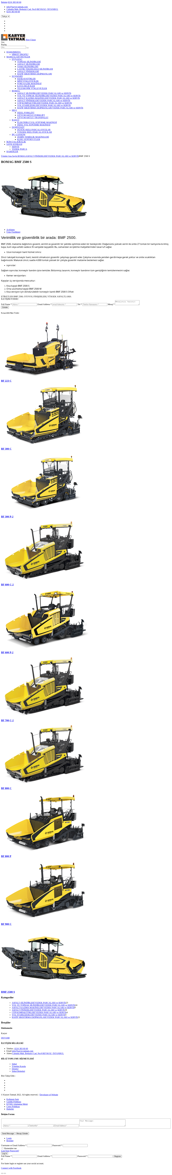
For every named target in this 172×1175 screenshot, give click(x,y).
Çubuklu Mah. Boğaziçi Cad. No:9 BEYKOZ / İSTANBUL (32, 9)
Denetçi (15, 1069)
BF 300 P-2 (7, 516)
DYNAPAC (17, 59)
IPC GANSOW (18, 134)
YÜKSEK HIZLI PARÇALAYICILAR (34, 132)
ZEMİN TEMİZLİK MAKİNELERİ (33, 137)
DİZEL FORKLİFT (25, 113)
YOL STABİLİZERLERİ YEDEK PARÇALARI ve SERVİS (44, 105)
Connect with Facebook (11, 1168)
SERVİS (15, 147)
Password (57, 1145)
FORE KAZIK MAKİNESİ (29, 83)
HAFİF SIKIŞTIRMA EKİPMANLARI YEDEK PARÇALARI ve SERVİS (50, 108)
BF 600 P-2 (7, 652)
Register (9, 1141)
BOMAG (16, 91)
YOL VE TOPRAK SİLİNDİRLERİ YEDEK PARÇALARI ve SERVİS (48, 96)
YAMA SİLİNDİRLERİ (27, 66)
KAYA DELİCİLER (26, 86)
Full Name (6, 304)
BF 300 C (6, 448)
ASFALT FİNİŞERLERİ (28, 71)
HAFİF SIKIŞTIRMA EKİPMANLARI (34, 74)
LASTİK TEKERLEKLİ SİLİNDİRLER (35, 69)
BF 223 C (6, 380)
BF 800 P (6, 856)
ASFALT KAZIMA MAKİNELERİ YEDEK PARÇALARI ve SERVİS (48, 98)
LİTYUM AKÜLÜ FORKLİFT (31, 115)
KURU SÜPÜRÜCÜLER (28, 139)
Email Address (45, 304)
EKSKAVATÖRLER (26, 79)
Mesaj (111, 304)
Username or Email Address (13, 1145)
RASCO (15, 120)
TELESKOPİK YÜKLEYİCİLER (32, 88)
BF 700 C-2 (7, 720)
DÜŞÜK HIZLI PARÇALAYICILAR (34, 130)
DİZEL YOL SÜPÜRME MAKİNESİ (33, 125)
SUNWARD (17, 76)
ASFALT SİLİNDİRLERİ (28, 64)
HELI (14, 110)
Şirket (14, 1064)
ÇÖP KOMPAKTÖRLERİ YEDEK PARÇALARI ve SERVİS (44, 103)
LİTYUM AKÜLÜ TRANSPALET (32, 117)
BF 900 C (6, 924)
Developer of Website (49, 1095)
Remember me (10, 1148)
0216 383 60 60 (14, 2)
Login (9, 1138)
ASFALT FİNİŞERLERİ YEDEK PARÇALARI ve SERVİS (43, 100)
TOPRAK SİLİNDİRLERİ (29, 62)
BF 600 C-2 (7, 584)
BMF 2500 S (8, 991)
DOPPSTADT (18, 127)
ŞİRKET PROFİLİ (20, 54)
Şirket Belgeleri (18, 1071)
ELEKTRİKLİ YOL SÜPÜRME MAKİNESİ (37, 122)
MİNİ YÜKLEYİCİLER (28, 81)
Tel (80, 304)
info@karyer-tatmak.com (17, 7)
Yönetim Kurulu (19, 1066)
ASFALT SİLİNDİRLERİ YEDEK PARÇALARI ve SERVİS (44, 93)
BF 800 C (6, 788)
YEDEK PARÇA (19, 149)
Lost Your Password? (10, 1151)
